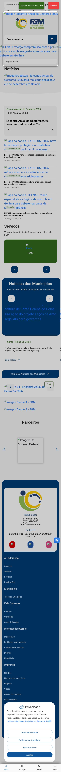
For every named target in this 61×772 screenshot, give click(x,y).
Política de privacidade (29, 740)
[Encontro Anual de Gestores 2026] (30, 39)
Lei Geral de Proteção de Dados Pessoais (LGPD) (29, 721)
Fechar (54, 6)
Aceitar (29, 755)
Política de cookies (29, 732)
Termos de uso (29, 747)
